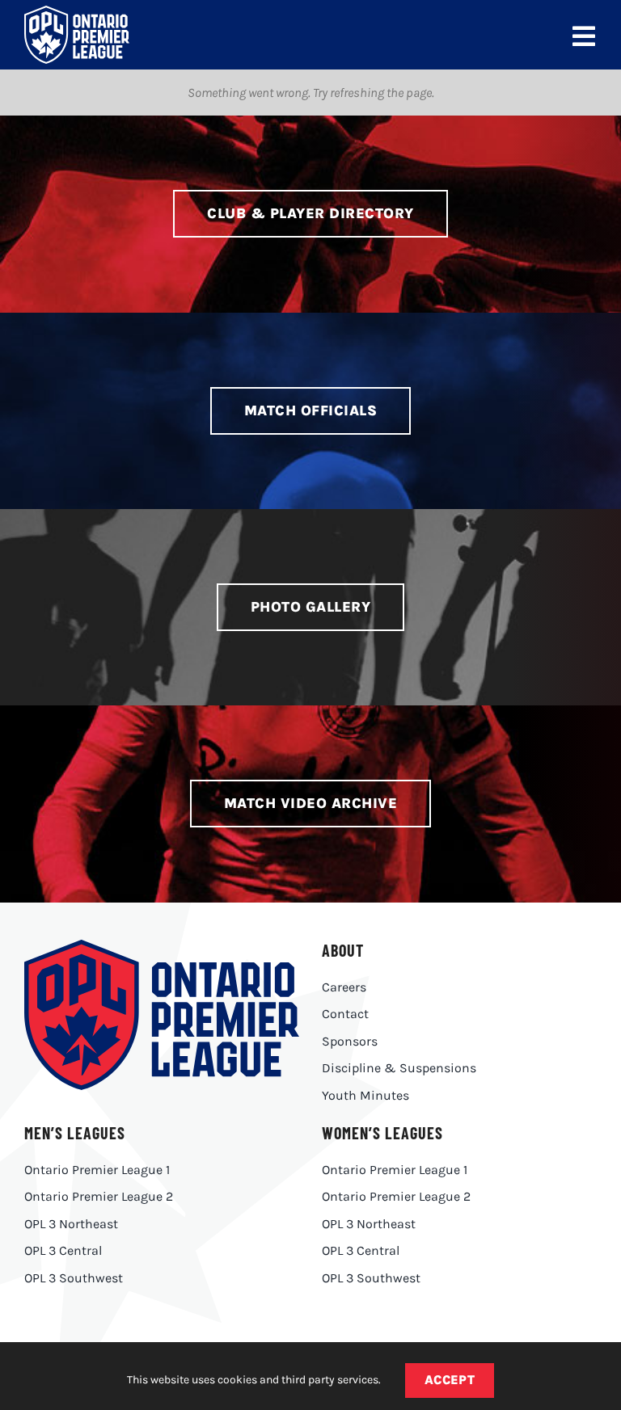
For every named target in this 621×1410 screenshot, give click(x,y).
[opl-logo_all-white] (76, 11)
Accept (450, 1379)
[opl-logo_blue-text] (161, 945)
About (343, 950)
